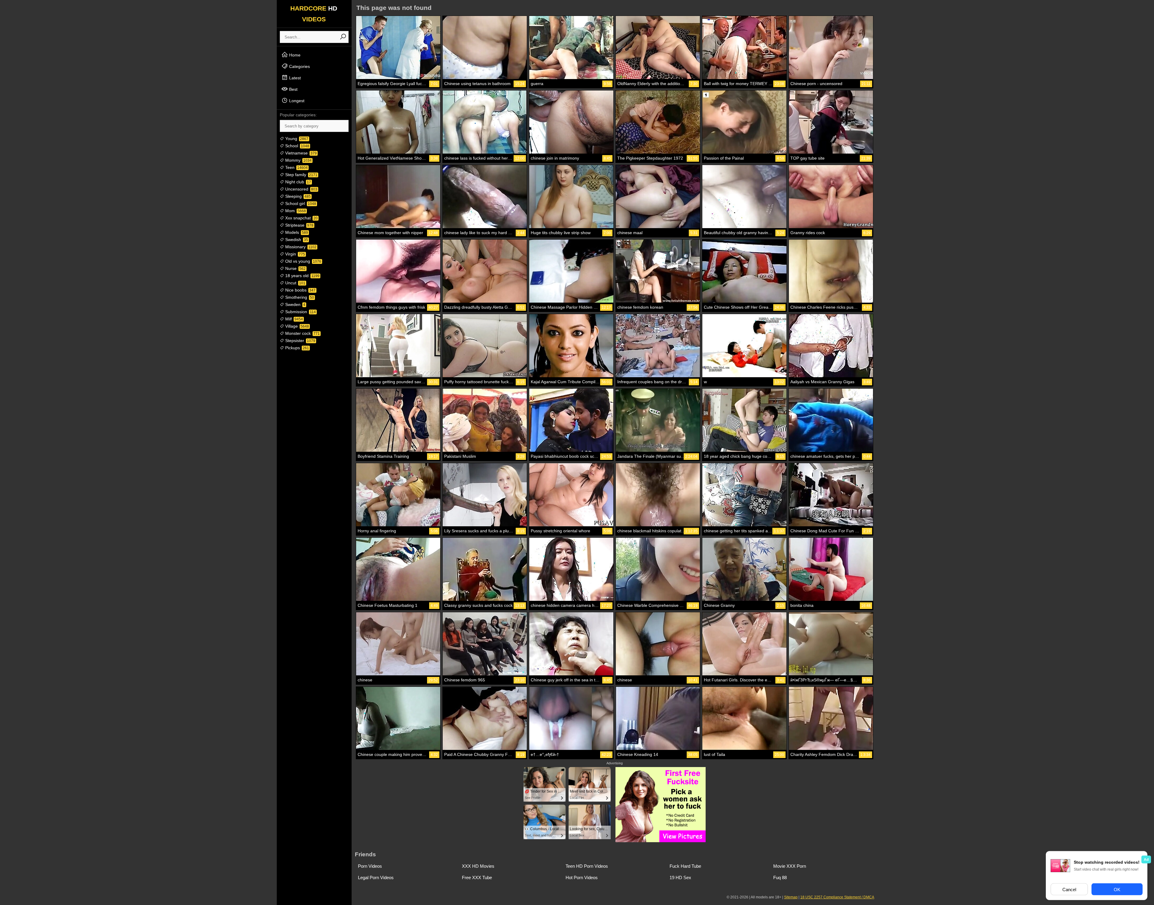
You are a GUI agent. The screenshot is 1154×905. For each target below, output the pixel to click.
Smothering (299, 297)
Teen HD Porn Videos (587, 866)
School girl (300, 203)
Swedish (296, 239)
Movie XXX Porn (789, 866)
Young (296, 138)
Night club (297, 181)
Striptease (298, 225)
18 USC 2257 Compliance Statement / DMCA (837, 897)
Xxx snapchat (301, 218)
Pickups (296, 347)
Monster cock (302, 333)
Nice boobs (300, 290)
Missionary (300, 246)
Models (296, 232)
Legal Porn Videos (376, 877)
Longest (296, 100)
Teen (296, 167)
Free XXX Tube (477, 877)
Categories (299, 66)
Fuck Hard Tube (685, 866)
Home (294, 55)
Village (296, 326)
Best (293, 89)
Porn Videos (370, 866)
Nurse (295, 268)
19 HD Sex (680, 877)
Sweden (294, 304)
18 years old (301, 275)
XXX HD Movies (478, 866)
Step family (300, 174)
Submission (300, 311)
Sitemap (791, 897)
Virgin (294, 254)
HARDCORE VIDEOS (313, 14)
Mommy (298, 160)
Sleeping (297, 196)
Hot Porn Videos (582, 877)
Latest (294, 77)
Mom (295, 210)
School (296, 145)
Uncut (294, 282)
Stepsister (299, 340)
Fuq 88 (780, 877)
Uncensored (300, 189)
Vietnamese (300, 153)
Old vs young (302, 261)
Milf (293, 318)
